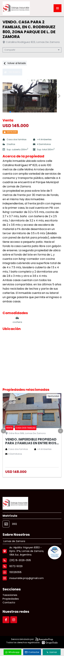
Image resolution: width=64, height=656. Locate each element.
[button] (59, 95)
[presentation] (3, 431)
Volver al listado (16, 63)
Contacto (9, 602)
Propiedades (11, 598)
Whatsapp (13, 652)
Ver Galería (14, 72)
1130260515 (15, 572)
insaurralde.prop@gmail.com (26, 578)
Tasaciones (10, 595)
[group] (32, 95)
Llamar (53, 652)
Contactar (33, 652)
